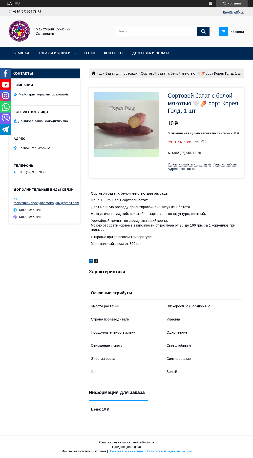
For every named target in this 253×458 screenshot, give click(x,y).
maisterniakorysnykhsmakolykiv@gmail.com (46, 203)
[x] (96, 262)
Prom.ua (148, 442)
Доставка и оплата (150, 53)
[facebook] (91, 262)
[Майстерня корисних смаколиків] (19, 40)
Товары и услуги (54, 53)
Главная (21, 53)
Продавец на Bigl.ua (126, 447)
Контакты (113, 53)
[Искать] (203, 31)
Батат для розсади (121, 73)
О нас (89, 53)
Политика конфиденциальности (169, 451)
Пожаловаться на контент (127, 451)
